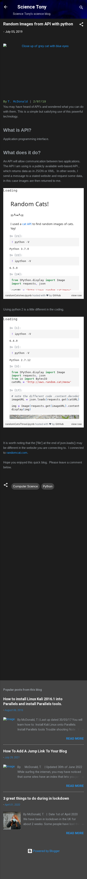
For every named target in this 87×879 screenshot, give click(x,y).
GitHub (57, 295)
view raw (76, 295)
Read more (75, 738)
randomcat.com (16, 452)
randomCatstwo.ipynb (18, 295)
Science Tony (32, 7)
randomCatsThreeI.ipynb (20, 423)
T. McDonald (18, 101)
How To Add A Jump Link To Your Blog (35, 751)
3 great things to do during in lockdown (36, 798)
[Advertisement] (43, 630)
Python (47, 486)
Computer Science (25, 486)
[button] (81, 25)
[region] (43, 240)
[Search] (81, 8)
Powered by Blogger (46, 851)
